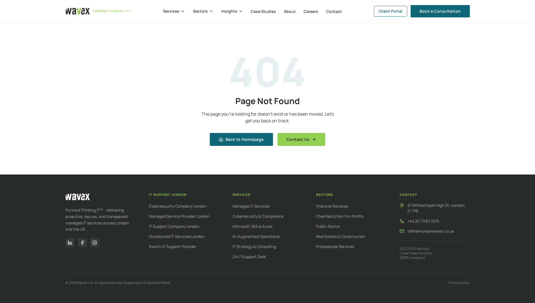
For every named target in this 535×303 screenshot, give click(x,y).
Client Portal (390, 11)
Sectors (200, 11)
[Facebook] (82, 242)
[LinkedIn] (69, 242)
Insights (229, 11)
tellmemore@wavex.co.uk (430, 231)
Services (171, 11)
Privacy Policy (459, 283)
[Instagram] (94, 242)
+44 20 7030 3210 (423, 221)
